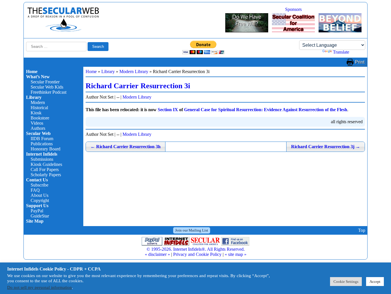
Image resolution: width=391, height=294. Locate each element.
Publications (42, 143)
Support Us (37, 205)
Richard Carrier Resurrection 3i (138, 86)
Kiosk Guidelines (46, 164)
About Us (39, 195)
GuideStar (40, 215)
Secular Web (38, 133)
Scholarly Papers (46, 174)
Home (31, 71)
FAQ (35, 190)
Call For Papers (45, 169)
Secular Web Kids (47, 87)
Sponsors (293, 9)
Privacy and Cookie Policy (197, 254)
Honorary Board (45, 148)
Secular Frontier (45, 81)
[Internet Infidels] (63, 30)
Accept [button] (375, 281)
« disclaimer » (157, 254)
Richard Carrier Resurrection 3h (125, 146)
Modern (38, 102)
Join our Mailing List (191, 230)
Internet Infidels (41, 154)
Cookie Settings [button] (345, 281)
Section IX (168, 109)
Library (34, 97)
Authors (38, 128)
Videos (37, 123)
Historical (39, 107)
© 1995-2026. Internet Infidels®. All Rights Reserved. (196, 249)
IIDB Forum (42, 138)
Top (361, 230)
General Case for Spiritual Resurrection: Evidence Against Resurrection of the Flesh (265, 109)
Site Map (35, 221)
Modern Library (133, 71)
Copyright (40, 200)
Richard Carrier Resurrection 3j (325, 146)
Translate (341, 52)
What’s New (38, 76)
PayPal (37, 210)
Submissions (42, 159)
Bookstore (40, 117)
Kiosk (36, 112)
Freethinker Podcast (48, 92)
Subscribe (39, 185)
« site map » (235, 254)
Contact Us (37, 179)
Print (359, 62)
